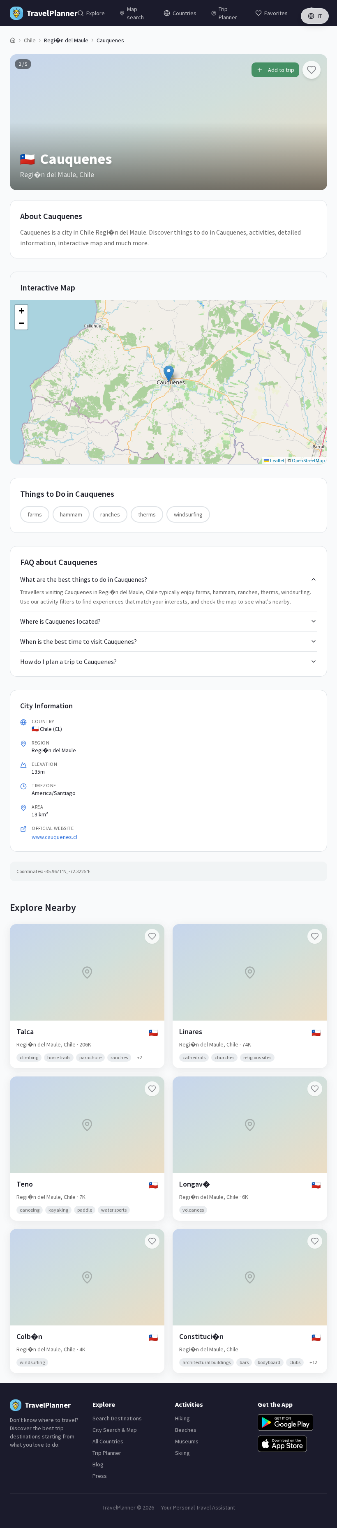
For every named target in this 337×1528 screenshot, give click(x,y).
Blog (98, 1464)
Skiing (182, 1453)
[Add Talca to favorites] (152, 936)
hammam (71, 514)
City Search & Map (114, 1430)
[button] (169, 373)
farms (35, 514)
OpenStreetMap (308, 460)
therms (147, 514)
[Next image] (314, 122)
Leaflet (276, 460)
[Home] (13, 40)
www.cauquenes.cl (54, 837)
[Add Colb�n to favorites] (152, 1241)
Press (99, 1476)
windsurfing (188, 514)
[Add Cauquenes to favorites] (311, 70)
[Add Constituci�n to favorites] (314, 1241)
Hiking (182, 1418)
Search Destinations (117, 1418)
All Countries (107, 1441)
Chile (30, 40)
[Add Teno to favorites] (152, 1088)
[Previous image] (23, 122)
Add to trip (281, 70)
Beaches (185, 1430)
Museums (187, 1441)
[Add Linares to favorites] (314, 936)
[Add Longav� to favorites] (314, 1088)
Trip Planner (106, 1453)
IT (320, 16)
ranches (110, 514)
